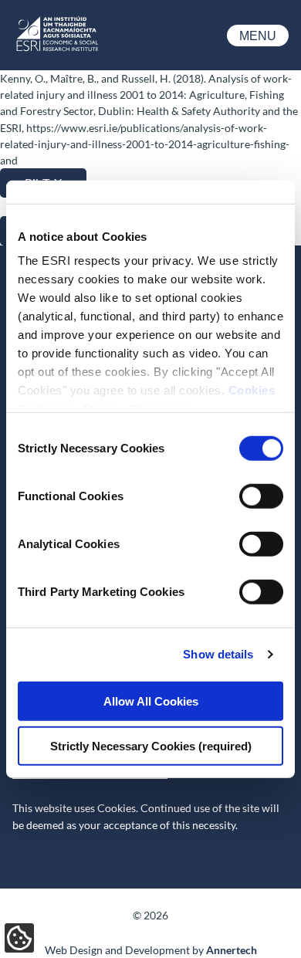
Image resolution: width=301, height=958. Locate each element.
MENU (257, 35)
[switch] (261, 495)
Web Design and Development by (151, 949)
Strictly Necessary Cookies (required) (151, 746)
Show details (218, 654)
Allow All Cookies (150, 700)
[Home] (56, 49)
